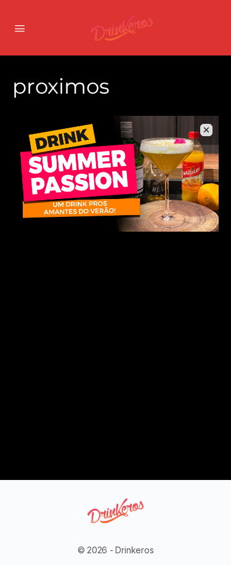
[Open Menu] (19, 27)
